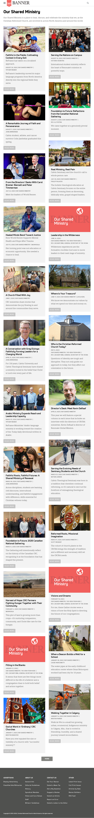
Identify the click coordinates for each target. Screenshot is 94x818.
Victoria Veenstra (57, 61)
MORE (47, 759)
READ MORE (9, 89)
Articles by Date (74, 789)
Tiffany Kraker (11, 70)
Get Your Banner (53, 782)
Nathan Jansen (56, 477)
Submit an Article (53, 796)
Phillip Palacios (56, 181)
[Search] (88, 3)
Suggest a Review (53, 792)
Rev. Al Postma (56, 122)
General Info (29, 782)
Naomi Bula (36, 245)
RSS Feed (72, 796)
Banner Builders (75, 792)
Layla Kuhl (81, 297)
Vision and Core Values (33, 796)
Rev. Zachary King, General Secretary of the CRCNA (69, 243)
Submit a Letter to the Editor (57, 803)
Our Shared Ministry (25, 67)
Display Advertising (10, 782)
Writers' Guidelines (32, 803)
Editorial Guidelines (32, 785)
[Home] (21, 2)
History (28, 789)
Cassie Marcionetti (58, 662)
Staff (27, 799)
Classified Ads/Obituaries (12, 785)
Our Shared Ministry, (58, 241)
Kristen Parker (56, 718)
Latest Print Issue (75, 782)
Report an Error (52, 799)
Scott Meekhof (56, 542)
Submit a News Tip (53, 785)
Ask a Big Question (54, 789)
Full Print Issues (75, 785)
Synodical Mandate (32, 792)
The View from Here (73, 241)
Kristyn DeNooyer (12, 735)
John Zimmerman (12, 132)
